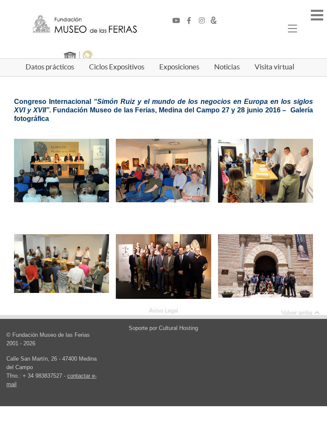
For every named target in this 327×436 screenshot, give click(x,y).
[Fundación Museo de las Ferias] (85, 24)
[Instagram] (204, 21)
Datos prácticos (50, 67)
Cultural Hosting (178, 328)
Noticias (227, 67)
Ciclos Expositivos (116, 67)
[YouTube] (178, 21)
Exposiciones (179, 67)
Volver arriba (297, 313)
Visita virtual (274, 67)
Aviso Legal (163, 310)
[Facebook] (191, 21)
